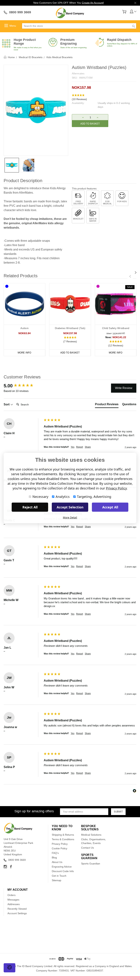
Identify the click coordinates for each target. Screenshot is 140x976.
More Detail (70, 517)
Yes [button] (72, 447)
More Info (24, 352)
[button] (104, 97)
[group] (23, 385)
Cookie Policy (59, 848)
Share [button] (88, 447)
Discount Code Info (63, 871)
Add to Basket (70, 352)
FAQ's (55, 852)
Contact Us (87, 847)
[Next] (135, 272)
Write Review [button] (123, 388)
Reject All (30, 507)
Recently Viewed (17, 908)
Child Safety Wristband (115, 328)
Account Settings (17, 913)
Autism (24, 328)
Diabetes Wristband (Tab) (70, 328)
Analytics (63, 496)
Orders (11, 895)
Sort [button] (7, 404)
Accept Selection (70, 507)
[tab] (106, 405)
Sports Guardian (90, 863)
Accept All (110, 507)
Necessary (40, 496)
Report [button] (79, 447)
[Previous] (130, 276)
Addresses (13, 904)
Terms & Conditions (63, 839)
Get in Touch (59, 875)
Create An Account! (93, 2)
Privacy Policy (60, 843)
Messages (13, 899)
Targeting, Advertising (94, 496)
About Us (57, 862)
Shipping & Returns (63, 834)
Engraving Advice (62, 866)
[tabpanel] (24, 319)
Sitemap (56, 880)
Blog (54, 857)
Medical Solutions (91, 834)
